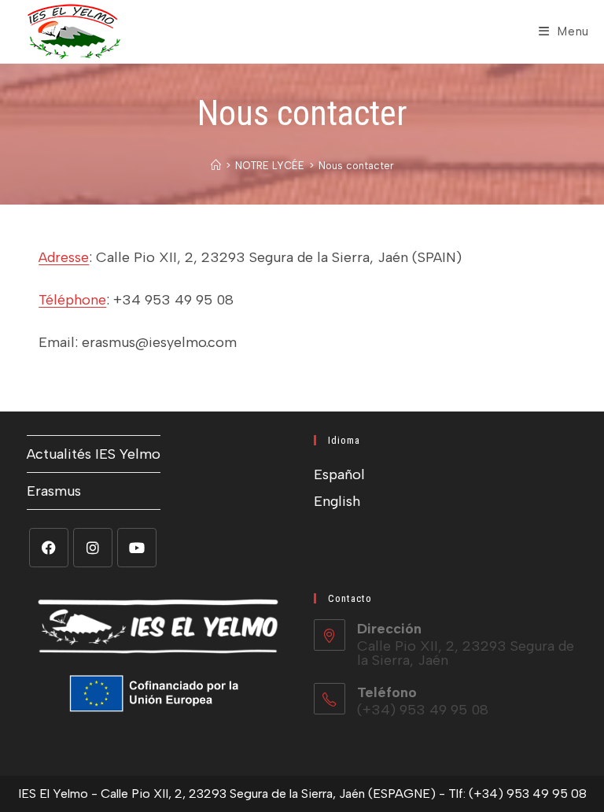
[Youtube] (137, 547)
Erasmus (54, 491)
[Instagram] (92, 547)
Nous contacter (356, 166)
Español (339, 474)
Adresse (64, 257)
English (337, 501)
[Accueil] (216, 166)
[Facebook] (48, 547)
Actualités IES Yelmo (93, 454)
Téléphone (72, 299)
